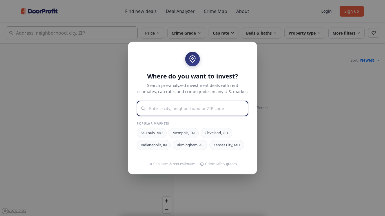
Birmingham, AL (190, 144)
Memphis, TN (183, 132)
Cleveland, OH (216, 132)
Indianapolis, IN (154, 144)
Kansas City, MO (226, 144)
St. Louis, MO (152, 132)
